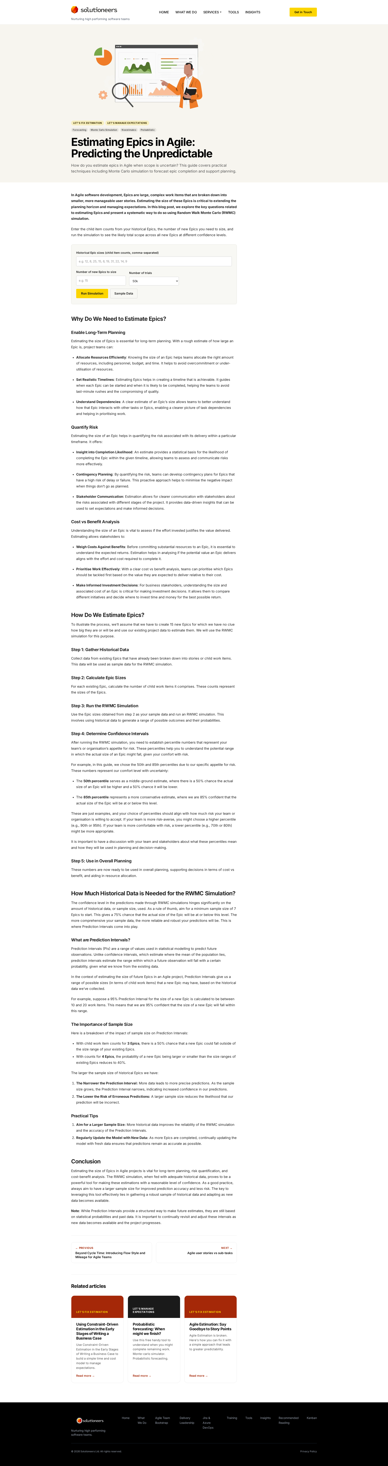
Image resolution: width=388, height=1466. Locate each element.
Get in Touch (303, 12)
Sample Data (123, 293)
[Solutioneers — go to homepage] (93, 1420)
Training (232, 1418)
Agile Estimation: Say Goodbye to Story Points (210, 1326)
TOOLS (233, 12)
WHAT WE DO (186, 12)
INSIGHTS (252, 12)
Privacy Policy (308, 1451)
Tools (248, 1418)
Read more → (85, 1375)
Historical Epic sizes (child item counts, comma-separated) (117, 252)
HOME (164, 12)
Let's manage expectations (127, 122)
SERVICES (211, 12)
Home (126, 1418)
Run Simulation (92, 293)
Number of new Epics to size (96, 272)
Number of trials (140, 273)
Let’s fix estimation (87, 122)
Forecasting (79, 129)
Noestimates (129, 129)
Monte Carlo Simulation (104, 129)
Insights (265, 1418)
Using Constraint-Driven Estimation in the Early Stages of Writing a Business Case (97, 1331)
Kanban (312, 1418)
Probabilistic (148, 129)
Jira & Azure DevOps (208, 1422)
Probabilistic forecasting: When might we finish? (149, 1329)
